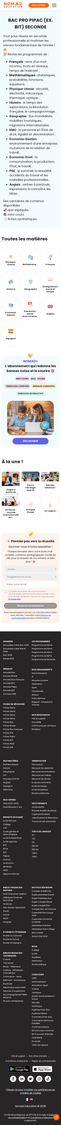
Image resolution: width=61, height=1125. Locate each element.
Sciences (7, 904)
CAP (5, 828)
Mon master (37, 932)
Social (6, 914)
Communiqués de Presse (44, 725)
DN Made (7, 866)
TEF (33, 842)
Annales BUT (9, 690)
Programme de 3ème (42, 655)
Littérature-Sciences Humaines (12, 899)
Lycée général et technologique (10, 833)
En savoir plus (14, 599)
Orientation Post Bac (41, 925)
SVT (5, 775)
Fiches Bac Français (13, 729)
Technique (37, 1006)
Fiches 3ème (9, 718)
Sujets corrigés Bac (41, 905)
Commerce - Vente (12, 976)
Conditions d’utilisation (42, 1117)
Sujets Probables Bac (42, 898)
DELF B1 (35, 846)
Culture (35, 989)
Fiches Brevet (9, 725)
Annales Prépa (10, 686)
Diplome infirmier (11, 874)
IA (32, 676)
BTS (5, 845)
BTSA (5, 848)
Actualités (36, 722)
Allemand (8, 789)
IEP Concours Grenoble (42, 1034)
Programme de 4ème (42, 652)
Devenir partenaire (40, 793)
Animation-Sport (40, 985)
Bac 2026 (7, 655)
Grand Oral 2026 (40, 936)
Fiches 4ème (9, 715)
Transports (8, 963)
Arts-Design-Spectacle (14, 907)
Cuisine (6, 959)
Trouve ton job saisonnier (44, 821)
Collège (6, 824)
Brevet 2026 (8, 658)
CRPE (34, 978)
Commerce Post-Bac (42, 1017)
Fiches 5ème (9, 711)
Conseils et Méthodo (41, 891)
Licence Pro (8, 863)
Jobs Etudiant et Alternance (45, 817)
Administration (39, 981)
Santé (6, 911)
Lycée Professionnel (12, 838)
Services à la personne (14, 991)
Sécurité (35, 1002)
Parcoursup (37, 764)
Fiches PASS (8, 743)
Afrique (35, 694)
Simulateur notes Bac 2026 (16, 645)
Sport (34, 687)
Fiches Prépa (9, 736)
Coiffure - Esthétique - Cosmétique (13, 971)
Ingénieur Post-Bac (41, 1009)
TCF (33, 838)
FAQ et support (38, 718)
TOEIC (34, 853)
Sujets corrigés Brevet (42, 902)
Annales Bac (9, 672)
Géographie (9, 771)
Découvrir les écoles (41, 779)
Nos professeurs (39, 673)
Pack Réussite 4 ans (12, 807)
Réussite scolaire (40, 680)
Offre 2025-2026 (10, 803)
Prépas (6, 856)
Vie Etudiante (38, 807)
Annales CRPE (9, 694)
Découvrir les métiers (41, 775)
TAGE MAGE (37, 1037)
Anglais (6, 782)
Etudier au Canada (12, 935)
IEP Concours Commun (43, 1030)
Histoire (6, 768)
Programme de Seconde (43, 659)
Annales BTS (9, 683)
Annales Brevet (10, 676)
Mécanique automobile (14, 987)
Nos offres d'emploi (38, 1056)
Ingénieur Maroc (39, 1013)
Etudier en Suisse (11, 939)
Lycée (34, 953)
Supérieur (36, 957)
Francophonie (38, 698)
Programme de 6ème (42, 645)
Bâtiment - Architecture (14, 980)
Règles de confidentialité (43, 1061)
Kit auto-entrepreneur (13, 1001)
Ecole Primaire (9, 820)
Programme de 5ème (42, 648)
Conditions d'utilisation (17, 1061)
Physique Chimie (11, 779)
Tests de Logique (40, 1045)
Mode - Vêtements (12, 966)
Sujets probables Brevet (43, 894)
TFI (33, 835)
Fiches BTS (8, 733)
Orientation (37, 684)
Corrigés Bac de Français (44, 909)
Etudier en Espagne (12, 942)
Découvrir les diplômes (42, 768)
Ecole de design (39, 786)
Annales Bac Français (13, 679)
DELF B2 (35, 849)
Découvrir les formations (43, 771)
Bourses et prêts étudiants (44, 810)
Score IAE (36, 1041)
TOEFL (34, 856)
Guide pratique (39, 964)
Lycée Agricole (10, 841)
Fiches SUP (8, 747)
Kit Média (36, 729)
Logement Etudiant (41, 814)
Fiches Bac (8, 722)
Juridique (36, 992)
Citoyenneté (37, 691)
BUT (5, 852)
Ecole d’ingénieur (40, 789)
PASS (5, 870)
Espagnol (7, 786)
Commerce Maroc (40, 1027)
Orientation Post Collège (43, 929)
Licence (6, 859)
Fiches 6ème (9, 707)
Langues (7, 922)
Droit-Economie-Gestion (14, 894)
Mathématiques (10, 764)
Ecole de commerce (41, 782)
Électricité (7, 983)
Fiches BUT (8, 740)
